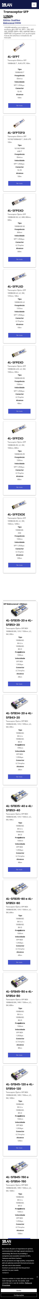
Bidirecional (8, 23)
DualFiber (15, 20)
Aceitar (18, 1290)
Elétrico (6, 20)
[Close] (36, 1278)
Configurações (19, 1295)
